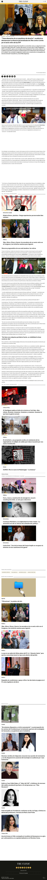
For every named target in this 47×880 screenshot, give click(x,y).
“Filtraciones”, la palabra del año (11, 601)
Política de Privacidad (23, 873)
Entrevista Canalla (7, 212)
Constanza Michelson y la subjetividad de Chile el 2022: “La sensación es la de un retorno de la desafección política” (21, 522)
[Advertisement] (23, 141)
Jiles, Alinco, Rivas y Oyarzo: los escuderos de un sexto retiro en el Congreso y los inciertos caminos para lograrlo (23, 243)
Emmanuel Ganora (42, 72)
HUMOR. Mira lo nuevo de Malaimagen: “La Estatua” (19, 470)
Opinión (3, 598)
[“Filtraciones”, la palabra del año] (23, 587)
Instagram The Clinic (20, 867)
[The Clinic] (3, 1)
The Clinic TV (24, 867)
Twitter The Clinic (16, 867)
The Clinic (7, 877)
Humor (4, 467)
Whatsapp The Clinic (22, 867)
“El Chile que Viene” (13, 189)
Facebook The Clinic (18, 867)
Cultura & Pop (6, 407)
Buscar (43, 1)
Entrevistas (6, 519)
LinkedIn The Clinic (26, 867)
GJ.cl (44, 878)
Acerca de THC (23, 870)
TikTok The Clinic (28, 867)
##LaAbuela (14, 572)
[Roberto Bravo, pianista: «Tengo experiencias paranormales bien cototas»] (23, 203)
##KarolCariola (6, 572)
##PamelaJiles (22, 572)
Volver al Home (5, 474)
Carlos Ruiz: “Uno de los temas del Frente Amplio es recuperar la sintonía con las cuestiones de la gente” (23, 546)
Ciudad (3, 724)
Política (3, 36)
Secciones (45, 1)
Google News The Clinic (30, 867)
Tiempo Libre (4, 833)
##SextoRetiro (31, 572)
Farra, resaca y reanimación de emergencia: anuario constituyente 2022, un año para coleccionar (19, 499)
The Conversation (37, 286)
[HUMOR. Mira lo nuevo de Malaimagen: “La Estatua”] (23, 455)
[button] (2, 76)
